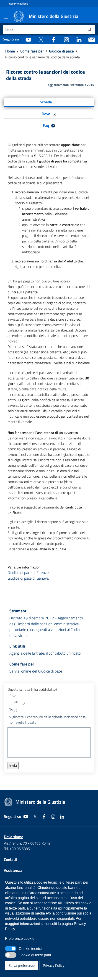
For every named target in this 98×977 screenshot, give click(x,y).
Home (10, 51)
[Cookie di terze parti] (10, 955)
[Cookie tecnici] (10, 948)
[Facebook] (53, 39)
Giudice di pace (61, 51)
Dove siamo (13, 837)
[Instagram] (66, 39)
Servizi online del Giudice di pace (35, 671)
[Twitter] (41, 39)
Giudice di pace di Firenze (28, 573)
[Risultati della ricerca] (89, 29)
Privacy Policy (53, 965)
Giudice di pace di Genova (28, 578)
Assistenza (13, 870)
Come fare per (32, 51)
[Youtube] (28, 39)
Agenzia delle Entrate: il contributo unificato (45, 653)
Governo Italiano (18, 4)
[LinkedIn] (79, 39)
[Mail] (91, 39)
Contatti (10, 859)
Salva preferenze (22, 965)
